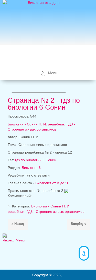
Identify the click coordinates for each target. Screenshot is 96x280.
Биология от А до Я (51, 183)
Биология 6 (31, 168)
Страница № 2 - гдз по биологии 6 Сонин (44, 104)
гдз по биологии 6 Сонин (35, 160)
